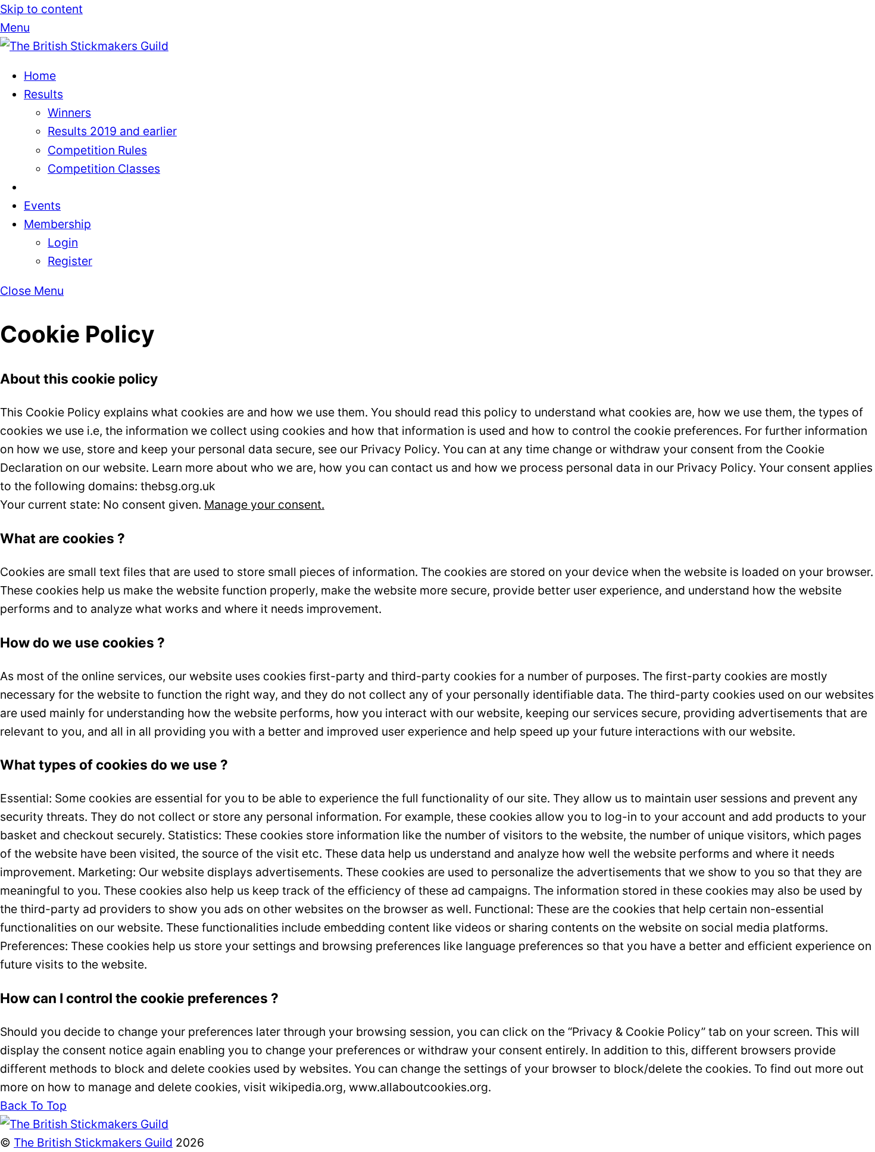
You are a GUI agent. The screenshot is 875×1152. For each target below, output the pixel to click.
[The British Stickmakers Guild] (84, 46)
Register (70, 261)
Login (63, 242)
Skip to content (41, 9)
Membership (57, 224)
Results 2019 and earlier (112, 131)
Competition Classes (104, 168)
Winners (69, 112)
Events (42, 205)
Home (40, 76)
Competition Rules (97, 150)
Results (43, 94)
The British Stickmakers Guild (93, 1142)
